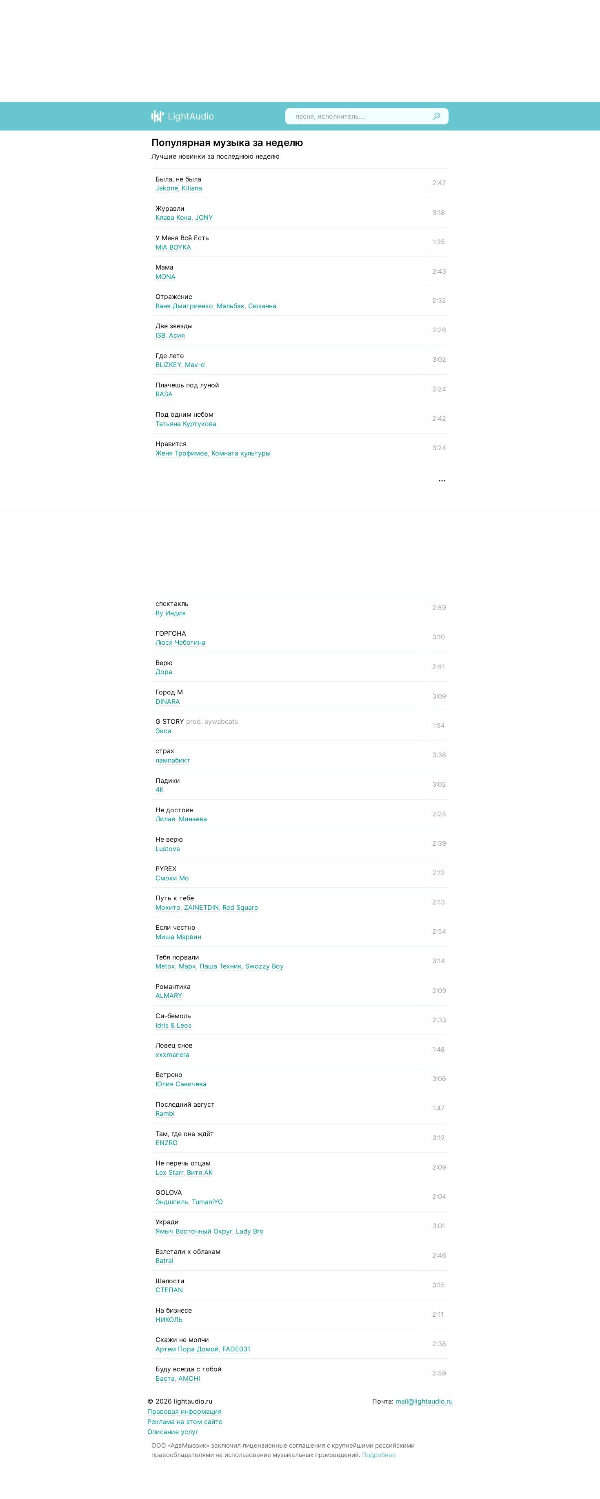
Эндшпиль (172, 1202)
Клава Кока (173, 217)
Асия (177, 335)
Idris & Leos (173, 1025)
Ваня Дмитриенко (184, 306)
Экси (163, 731)
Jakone (167, 188)
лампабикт (173, 760)
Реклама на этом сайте (184, 1421)
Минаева (193, 819)
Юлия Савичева (181, 1084)
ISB (160, 335)
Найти (436, 116)
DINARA (168, 701)
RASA (164, 394)
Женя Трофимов (182, 453)
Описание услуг (172, 1432)
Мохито (168, 907)
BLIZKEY (168, 364)
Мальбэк (230, 306)
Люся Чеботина (180, 642)
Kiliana (192, 188)
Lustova (168, 849)
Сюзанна (262, 306)
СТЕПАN (169, 1290)
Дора (164, 672)
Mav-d (195, 364)
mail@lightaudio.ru (424, 1401)
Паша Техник (221, 966)
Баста (165, 1378)
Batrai (164, 1260)
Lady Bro (250, 1231)
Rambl (165, 1113)
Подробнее (379, 1455)
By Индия (171, 613)
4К (160, 789)
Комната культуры (241, 453)
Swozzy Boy (264, 966)
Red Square (240, 907)
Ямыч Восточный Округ (194, 1231)
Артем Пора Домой (187, 1349)
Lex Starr (169, 1172)
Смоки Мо (172, 878)
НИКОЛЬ (169, 1319)
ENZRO (167, 1143)
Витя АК (200, 1172)
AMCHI (189, 1378)
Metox (165, 966)
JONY (204, 217)
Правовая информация (184, 1411)
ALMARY (169, 995)
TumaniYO (207, 1202)
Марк (187, 966)
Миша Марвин (178, 937)
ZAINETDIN (201, 907)
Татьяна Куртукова (186, 424)
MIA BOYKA (173, 247)
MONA (166, 276)
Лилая (165, 819)
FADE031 (236, 1349)
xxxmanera (172, 1054)
